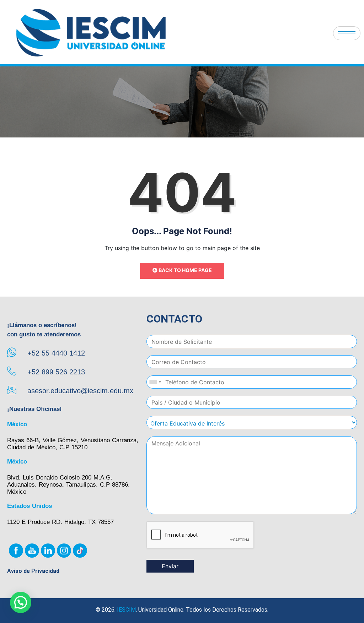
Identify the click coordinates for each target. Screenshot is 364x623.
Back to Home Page (184, 270)
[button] (20, 602)
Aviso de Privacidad (33, 571)
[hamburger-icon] (346, 33)
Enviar (170, 566)
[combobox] (155, 382)
